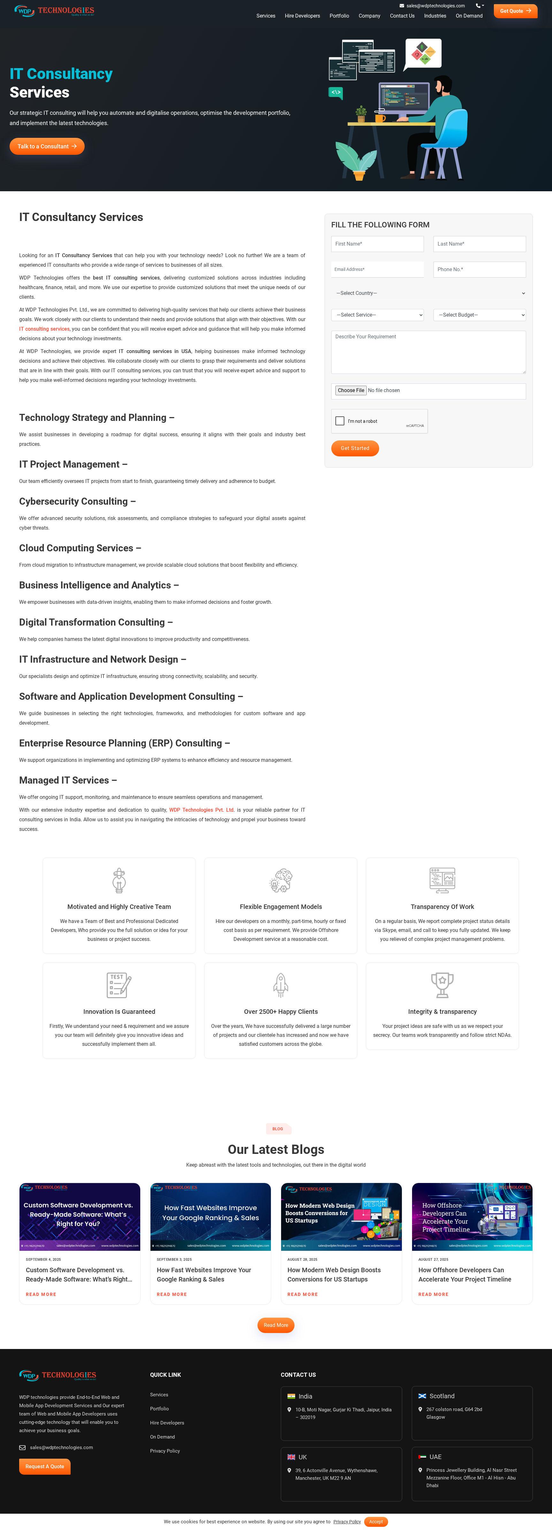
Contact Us (402, 16)
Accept (376, 1521)
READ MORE (41, 1287)
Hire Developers (302, 16)
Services (266, 16)
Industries (435, 16)
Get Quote (512, 11)
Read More (276, 1319)
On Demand (469, 16)
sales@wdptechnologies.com (436, 5)
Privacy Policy (165, 1444)
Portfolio (339, 16)
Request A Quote (45, 1460)
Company (369, 16)
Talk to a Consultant (44, 146)
